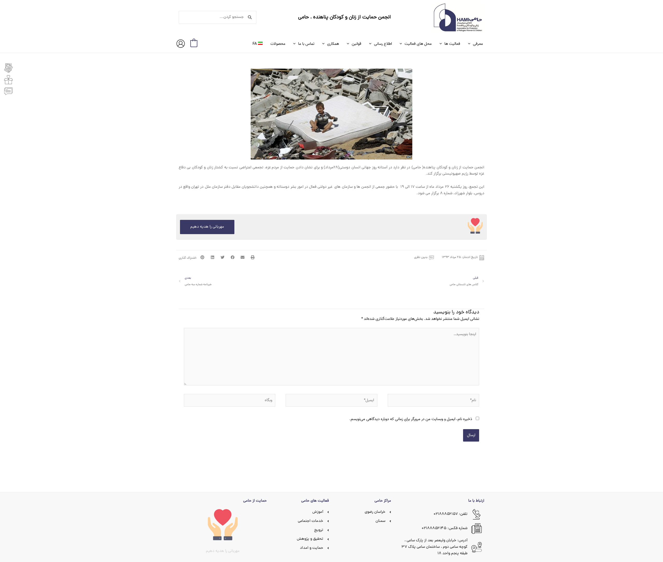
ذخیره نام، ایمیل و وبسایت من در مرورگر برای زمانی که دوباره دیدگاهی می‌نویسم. (410, 419)
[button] (470, 44)
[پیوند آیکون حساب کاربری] (180, 43)
